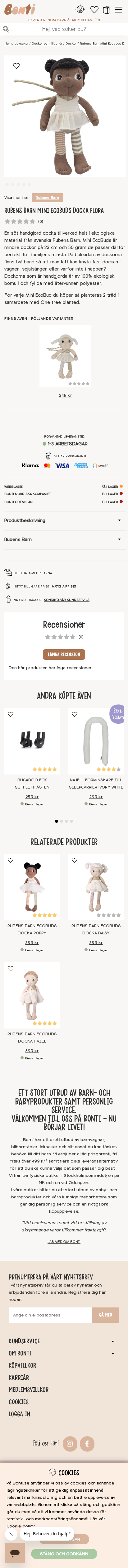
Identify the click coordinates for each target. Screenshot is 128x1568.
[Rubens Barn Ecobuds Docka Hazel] (32, 995)
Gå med (105, 1315)
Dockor (71, 44)
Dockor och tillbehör (47, 44)
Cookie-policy (20, 1526)
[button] (106, 9)
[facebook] (86, 1443)
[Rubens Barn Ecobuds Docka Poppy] (32, 887)
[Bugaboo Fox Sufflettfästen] (32, 741)
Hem (7, 44)
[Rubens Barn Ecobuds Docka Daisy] (96, 887)
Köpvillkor (22, 1365)
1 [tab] (56, 821)
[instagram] (69, 1443)
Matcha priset (64, 586)
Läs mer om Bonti (64, 1242)
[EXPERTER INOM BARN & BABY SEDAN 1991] (19, 10)
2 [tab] (61, 821)
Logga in (19, 1414)
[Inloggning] (80, 9)
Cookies (19, 1402)
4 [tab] (71, 821)
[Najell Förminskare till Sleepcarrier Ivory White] (96, 741)
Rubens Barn (47, 197)
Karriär (19, 1377)
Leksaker (22, 44)
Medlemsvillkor (28, 1389)
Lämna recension (64, 654)
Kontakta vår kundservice (66, 600)
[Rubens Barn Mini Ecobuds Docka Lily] (65, 356)
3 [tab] (66, 821)
